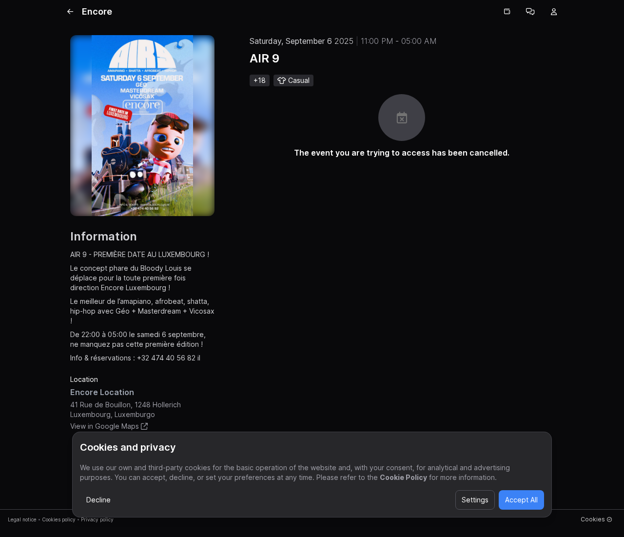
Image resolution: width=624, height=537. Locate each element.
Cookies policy (59, 519)
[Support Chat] (530, 12)
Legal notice (22, 519)
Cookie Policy (403, 477)
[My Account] (554, 12)
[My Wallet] (507, 12)
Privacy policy (97, 519)
